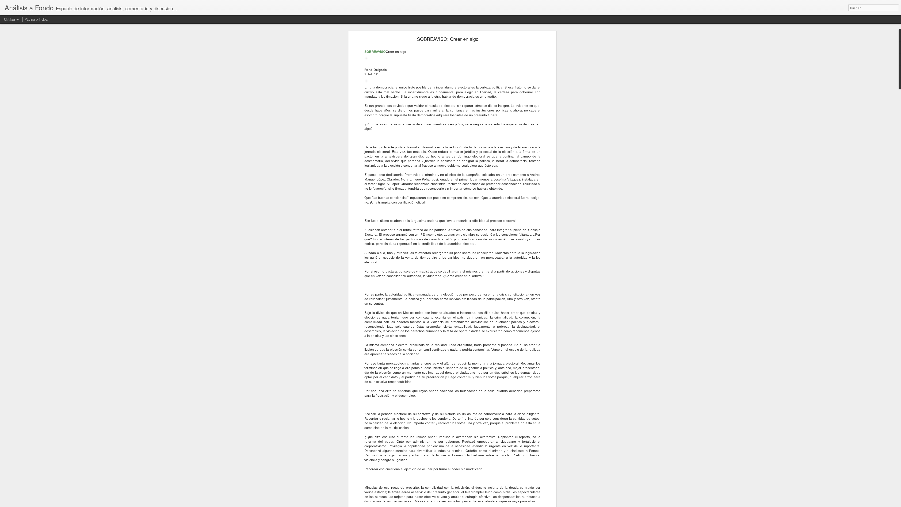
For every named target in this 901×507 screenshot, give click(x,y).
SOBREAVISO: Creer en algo (447, 38)
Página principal (36, 19)
